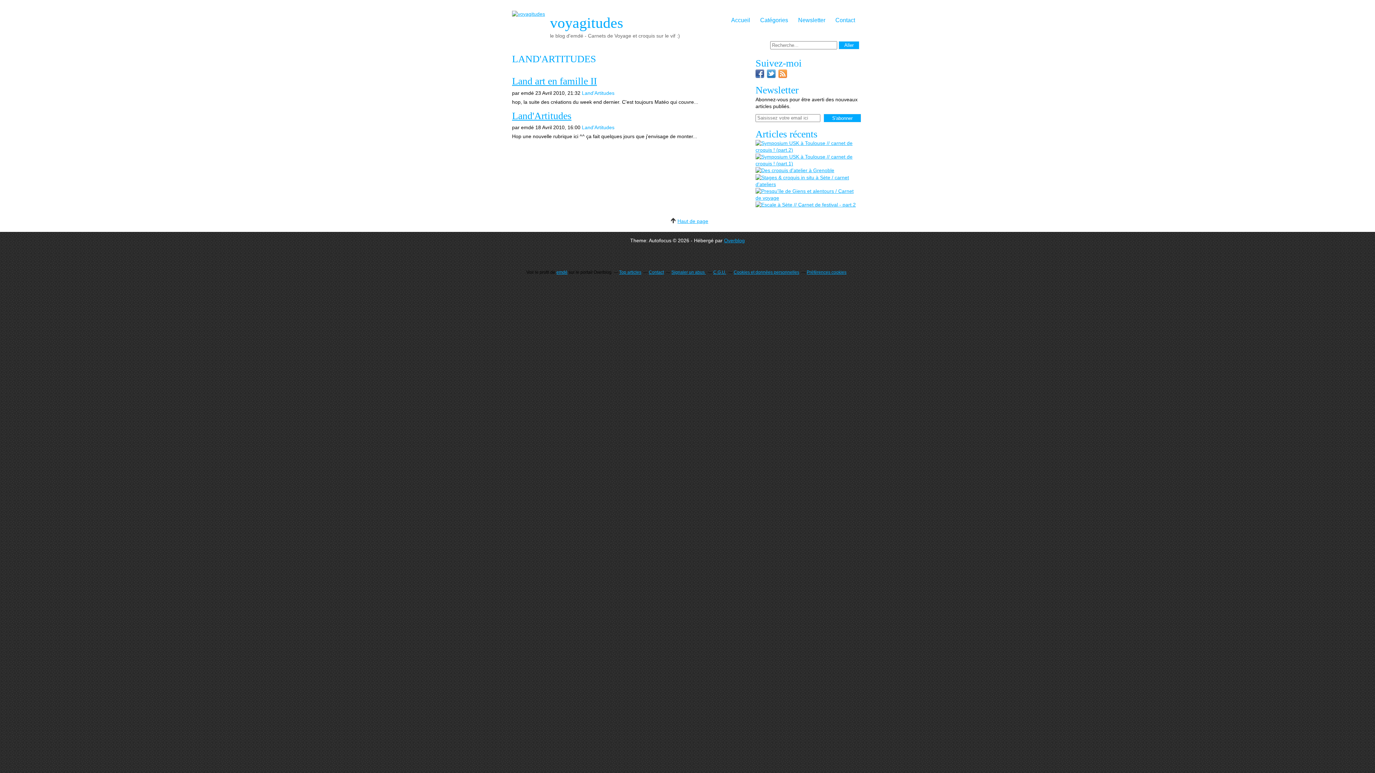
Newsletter (811, 20)
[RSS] (782, 76)
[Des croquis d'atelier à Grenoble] (795, 170)
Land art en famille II (554, 81)
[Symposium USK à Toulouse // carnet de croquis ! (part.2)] (807, 147)
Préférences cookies (826, 272)
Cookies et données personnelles (766, 272)
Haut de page (692, 221)
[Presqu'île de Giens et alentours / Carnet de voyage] (807, 194)
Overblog (734, 240)
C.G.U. (719, 272)
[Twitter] (771, 76)
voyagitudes (586, 23)
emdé (562, 272)
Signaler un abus (688, 272)
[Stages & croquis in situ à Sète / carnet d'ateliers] (807, 181)
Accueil (740, 20)
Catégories (774, 20)
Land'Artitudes (598, 93)
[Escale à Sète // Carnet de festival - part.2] (806, 204)
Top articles (630, 272)
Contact (845, 20)
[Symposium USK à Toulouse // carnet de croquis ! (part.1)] (807, 160)
